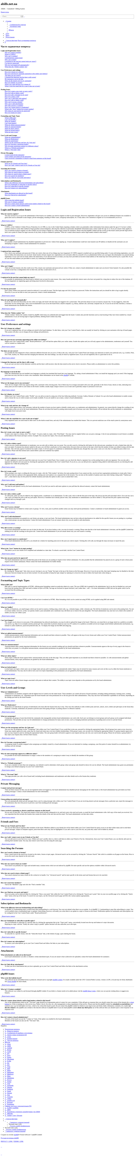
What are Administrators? (13, 137)
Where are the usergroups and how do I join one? (20, 142)
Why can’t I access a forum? (13, 102)
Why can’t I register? (11, 56)
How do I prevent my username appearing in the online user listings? (26, 74)
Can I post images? (11, 123)
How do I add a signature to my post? (16, 95)
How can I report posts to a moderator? (17, 107)
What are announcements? (13, 127)
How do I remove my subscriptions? (16, 188)
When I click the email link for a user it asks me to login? (22, 86)
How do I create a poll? (12, 96)
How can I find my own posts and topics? (18, 177)
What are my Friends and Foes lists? (16, 163)
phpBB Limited (57, 980)
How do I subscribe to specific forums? (17, 186)
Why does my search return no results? (17, 172)
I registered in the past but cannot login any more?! (20, 61)
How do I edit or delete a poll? (14, 100)
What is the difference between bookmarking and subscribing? (24, 183)
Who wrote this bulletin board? (14, 200)
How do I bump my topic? (13, 112)
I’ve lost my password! (12, 63)
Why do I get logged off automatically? (17, 65)
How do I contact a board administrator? (17, 205)
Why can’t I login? (10, 59)
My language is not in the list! (14, 79)
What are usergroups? (11, 141)
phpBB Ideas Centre (89, 991)
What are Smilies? (10, 121)
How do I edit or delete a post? (14, 93)
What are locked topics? (12, 130)
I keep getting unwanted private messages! (18, 156)
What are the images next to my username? (18, 81)
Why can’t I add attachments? (14, 104)
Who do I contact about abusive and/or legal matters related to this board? (27, 204)
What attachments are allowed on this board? (19, 193)
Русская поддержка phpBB (10, 1138)
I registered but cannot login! (14, 58)
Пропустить (5, 12)
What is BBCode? (10, 118)
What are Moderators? (12, 139)
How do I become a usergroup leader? (17, 144)
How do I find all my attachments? (15, 195)
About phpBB (11, 981)
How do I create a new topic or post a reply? (18, 91)
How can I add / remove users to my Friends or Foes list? (22, 165)
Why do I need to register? (13, 52)
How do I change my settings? (14, 72)
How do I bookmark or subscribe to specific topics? (21, 184)
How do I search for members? (14, 176)
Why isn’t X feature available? (14, 202)
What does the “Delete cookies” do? (16, 67)
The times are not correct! (13, 75)
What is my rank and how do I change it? (17, 84)
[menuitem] (17, 25)
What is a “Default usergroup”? (14, 148)
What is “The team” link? (13, 149)
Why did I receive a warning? (14, 105)
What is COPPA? (10, 54)
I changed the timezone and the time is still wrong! (20, 77)
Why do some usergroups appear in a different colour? (22, 146)
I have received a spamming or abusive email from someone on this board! (28, 158)
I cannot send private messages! (14, 155)
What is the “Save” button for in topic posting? (19, 109)
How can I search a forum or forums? (16, 170)
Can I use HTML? (10, 119)
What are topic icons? (11, 132)
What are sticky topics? (12, 128)
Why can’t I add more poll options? (16, 98)
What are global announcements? (15, 125)
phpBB (65, 375)
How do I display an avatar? (13, 82)
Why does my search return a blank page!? (18, 174)
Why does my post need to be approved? (17, 111)
